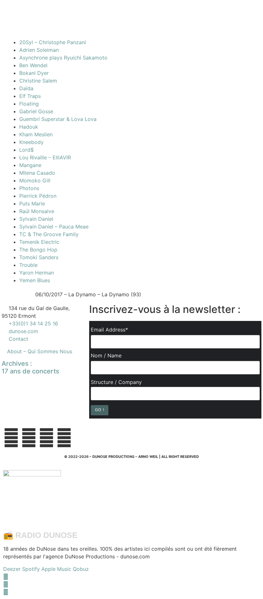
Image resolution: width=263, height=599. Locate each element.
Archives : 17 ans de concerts (30, 367)
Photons (29, 188)
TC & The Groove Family (49, 234)
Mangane (30, 165)
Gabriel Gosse (36, 111)
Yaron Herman (36, 272)
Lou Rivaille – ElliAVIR (45, 157)
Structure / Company (116, 382)
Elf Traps (30, 96)
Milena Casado (37, 173)
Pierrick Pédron (37, 196)
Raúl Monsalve (36, 211)
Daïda (26, 88)
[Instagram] (5, 584)
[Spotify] (5, 592)
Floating (29, 103)
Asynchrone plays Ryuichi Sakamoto (63, 57)
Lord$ (26, 150)
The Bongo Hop (38, 249)
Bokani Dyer (34, 73)
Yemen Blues (34, 280)
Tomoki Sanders (38, 257)
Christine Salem (38, 80)
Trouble (28, 265)
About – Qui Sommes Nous (39, 351)
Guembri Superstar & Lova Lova (58, 119)
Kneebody (31, 142)
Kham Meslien (36, 134)
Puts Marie (32, 203)
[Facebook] (5, 576)
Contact (18, 339)
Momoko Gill (34, 180)
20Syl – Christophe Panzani (52, 42)
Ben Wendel (33, 65)
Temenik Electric (39, 242)
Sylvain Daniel (36, 219)
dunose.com (23, 331)
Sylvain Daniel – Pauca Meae (54, 226)
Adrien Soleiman (39, 50)
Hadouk (28, 127)
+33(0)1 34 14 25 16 (32, 323)
